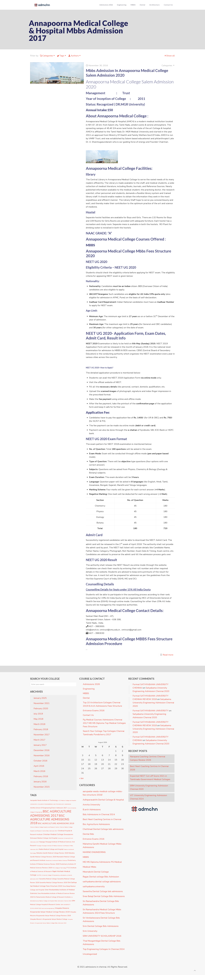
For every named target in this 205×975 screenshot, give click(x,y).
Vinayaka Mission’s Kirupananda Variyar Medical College (48, 919)
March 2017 (39, 739)
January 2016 (40, 781)
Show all (170, 55)
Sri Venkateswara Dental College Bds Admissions (101, 919)
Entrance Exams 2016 (93, 710)
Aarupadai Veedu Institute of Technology (44, 800)
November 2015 (42, 786)
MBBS (86, 693)
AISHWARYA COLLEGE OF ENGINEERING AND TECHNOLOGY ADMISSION (50, 804)
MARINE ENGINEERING (94, 852)
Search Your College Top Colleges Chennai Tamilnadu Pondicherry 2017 (103, 733)
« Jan (81, 778)
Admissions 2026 (91, 684)
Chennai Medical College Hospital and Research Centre (44, 827)
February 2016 (41, 776)
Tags (61, 55)
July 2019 (38, 713)
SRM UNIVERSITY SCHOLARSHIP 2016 (102, 935)
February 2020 (41, 708)
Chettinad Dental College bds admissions (103, 829)
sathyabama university (94, 886)
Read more (168, 654)
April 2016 (39, 766)
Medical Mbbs (89, 866)
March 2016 (39, 771)
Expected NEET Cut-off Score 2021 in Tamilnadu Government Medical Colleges (150, 778)
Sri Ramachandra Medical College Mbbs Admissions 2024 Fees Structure (102, 911)
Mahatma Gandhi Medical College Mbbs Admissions (102, 845)
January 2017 (40, 745)
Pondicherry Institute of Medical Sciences (56, 860)
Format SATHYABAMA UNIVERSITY (150, 710)
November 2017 (42, 734)
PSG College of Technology (59, 868)
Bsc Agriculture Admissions (96, 824)
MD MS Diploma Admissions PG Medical (102, 862)
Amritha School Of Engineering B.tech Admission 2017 (48, 808)
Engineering (89, 688)
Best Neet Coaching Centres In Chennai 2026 (149, 768)
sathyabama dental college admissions (102, 881)
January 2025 (40, 698)
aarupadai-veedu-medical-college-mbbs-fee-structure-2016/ (103, 793)
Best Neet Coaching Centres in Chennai (102, 819)
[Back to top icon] (195, 970)
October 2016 (40, 760)
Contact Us (88, 715)
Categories (47, 55)
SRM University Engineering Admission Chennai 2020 (149, 787)
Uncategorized (90, 954)
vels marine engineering (48, 908)
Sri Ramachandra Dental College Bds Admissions (101, 903)
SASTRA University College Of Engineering (48, 875)
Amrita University (91, 804)
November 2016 (42, 755)
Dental (86, 698)
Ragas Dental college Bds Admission (101, 876)
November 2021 (42, 703)
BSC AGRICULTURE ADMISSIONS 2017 (50, 813)
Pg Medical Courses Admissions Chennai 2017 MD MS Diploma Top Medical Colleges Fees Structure (104, 723)
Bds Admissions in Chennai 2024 (99, 814)
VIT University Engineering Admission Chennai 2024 (148, 797)
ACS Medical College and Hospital (67, 800)
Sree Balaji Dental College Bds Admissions (104, 896)
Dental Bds (88, 834)
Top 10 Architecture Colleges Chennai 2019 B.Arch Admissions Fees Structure (102, 704)
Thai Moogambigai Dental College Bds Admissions (101, 942)
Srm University (90, 931)
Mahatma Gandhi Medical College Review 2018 (52, 853)
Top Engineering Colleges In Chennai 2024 (103, 949)
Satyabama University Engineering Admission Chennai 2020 (153, 702)
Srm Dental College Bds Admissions (101, 926)
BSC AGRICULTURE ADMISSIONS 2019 (56, 823)
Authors (75, 55)
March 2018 (39, 724)
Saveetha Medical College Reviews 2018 (53, 883)
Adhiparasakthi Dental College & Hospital (103, 799)
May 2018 (38, 719)
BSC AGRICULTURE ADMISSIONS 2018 (49, 819)
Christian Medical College (53, 834)
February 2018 (41, 729)
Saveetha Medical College (48, 879)
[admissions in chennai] (41, 5)
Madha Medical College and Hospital (51, 849)
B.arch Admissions (92, 809)
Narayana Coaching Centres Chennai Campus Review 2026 (147, 758)
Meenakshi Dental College (96, 871)
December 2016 (41, 750)
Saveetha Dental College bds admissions (103, 891)
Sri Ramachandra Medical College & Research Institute (52, 897)
